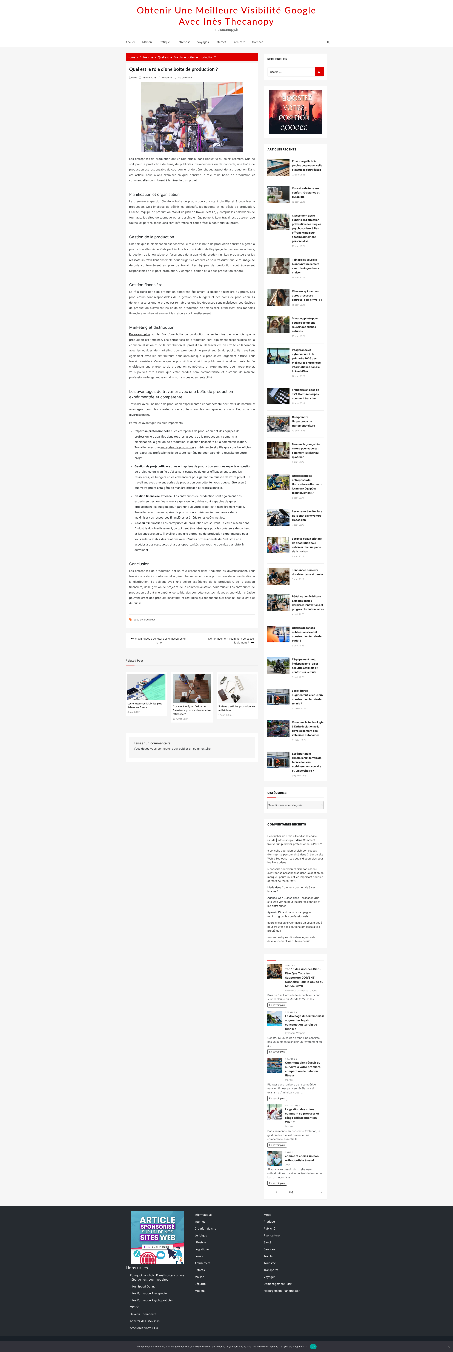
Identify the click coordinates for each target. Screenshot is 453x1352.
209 (290, 1192)
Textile (268, 1256)
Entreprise (183, 42)
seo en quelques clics (281, 937)
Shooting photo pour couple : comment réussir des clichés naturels (305, 325)
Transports (271, 1270)
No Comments (185, 77)
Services (291, 1012)
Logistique (202, 1249)
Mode (267, 1214)
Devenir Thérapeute (143, 1314)
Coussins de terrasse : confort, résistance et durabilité (306, 192)
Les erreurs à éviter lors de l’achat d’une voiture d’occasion (307, 516)
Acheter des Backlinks (144, 1321)
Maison (147, 42)
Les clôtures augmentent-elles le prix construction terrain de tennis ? (307, 697)
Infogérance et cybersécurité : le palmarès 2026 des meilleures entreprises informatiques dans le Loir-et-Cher (306, 360)
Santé (289, 1152)
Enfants (200, 1270)
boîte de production (145, 619)
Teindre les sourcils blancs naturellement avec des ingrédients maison (305, 266)
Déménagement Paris (278, 1284)
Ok (313, 1346)
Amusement (202, 1263)
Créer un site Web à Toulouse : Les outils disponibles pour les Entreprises (295, 858)
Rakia (134, 77)
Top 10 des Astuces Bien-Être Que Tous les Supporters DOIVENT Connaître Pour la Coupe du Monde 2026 (304, 977)
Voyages (203, 42)
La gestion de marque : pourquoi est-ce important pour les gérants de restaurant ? (295, 877)
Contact (257, 42)
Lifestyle (200, 1242)
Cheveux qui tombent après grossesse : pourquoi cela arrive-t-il (307, 295)
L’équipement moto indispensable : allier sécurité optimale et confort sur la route (305, 666)
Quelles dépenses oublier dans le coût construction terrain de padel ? (307, 634)
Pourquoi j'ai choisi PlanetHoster (151, 1275)
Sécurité (200, 1284)
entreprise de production (177, 447)
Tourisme (270, 1263)
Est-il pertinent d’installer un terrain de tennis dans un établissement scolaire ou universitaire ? (307, 762)
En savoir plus (277, 1005)
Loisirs (290, 965)
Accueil (130, 42)
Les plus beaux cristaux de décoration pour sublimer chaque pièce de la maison (307, 545)
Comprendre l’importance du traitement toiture (303, 421)
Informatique (203, 1214)
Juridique (201, 1235)
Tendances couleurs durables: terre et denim (307, 572)
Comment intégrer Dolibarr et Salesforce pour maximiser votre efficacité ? (192, 710)
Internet (221, 42)
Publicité (269, 1228)
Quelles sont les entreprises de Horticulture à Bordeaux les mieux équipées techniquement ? (307, 484)
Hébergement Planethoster (282, 1290)
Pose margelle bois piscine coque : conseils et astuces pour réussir (307, 165)
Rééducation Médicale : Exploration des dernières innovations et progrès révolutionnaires (308, 603)
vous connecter (160, 748)
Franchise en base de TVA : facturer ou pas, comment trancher (305, 394)
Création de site (205, 1228)
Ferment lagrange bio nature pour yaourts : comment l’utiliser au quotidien (306, 451)
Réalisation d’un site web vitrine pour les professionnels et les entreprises (293, 902)
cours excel (274, 922)
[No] (448, 1346)
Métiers (200, 1290)
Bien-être (239, 42)
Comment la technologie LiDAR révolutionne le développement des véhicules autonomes (307, 729)
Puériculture (272, 1235)
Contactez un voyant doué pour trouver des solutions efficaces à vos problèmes (294, 926)
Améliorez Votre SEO (144, 1328)
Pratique (164, 42)
